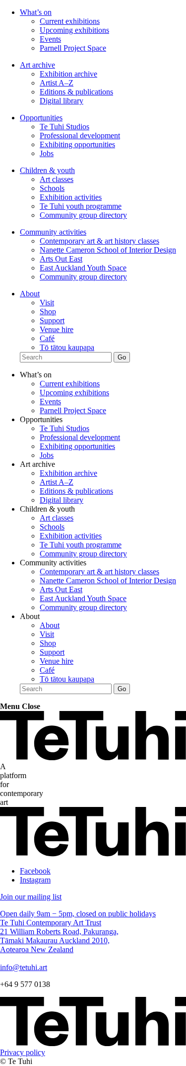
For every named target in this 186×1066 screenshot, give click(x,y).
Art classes (56, 179)
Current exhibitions (70, 21)
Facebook (35, 871)
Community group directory (83, 215)
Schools (52, 188)
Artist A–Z (56, 83)
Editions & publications (76, 92)
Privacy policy (22, 1052)
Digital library (61, 100)
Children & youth (47, 170)
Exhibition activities (71, 197)
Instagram (35, 880)
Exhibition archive (68, 74)
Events (50, 39)
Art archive (37, 65)
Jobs (47, 153)
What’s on (36, 12)
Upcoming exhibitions (74, 30)
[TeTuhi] (93, 757)
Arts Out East (61, 259)
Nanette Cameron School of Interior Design (108, 250)
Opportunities (41, 117)
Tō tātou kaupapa (67, 347)
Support (52, 320)
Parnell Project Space (73, 48)
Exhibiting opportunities (77, 144)
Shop (48, 311)
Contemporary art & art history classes (99, 241)
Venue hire (56, 329)
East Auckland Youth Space (83, 268)
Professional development (80, 135)
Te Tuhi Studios (64, 126)
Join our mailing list (31, 896)
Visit (47, 302)
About (30, 293)
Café (47, 338)
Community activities (53, 232)
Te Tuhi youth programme (81, 206)
